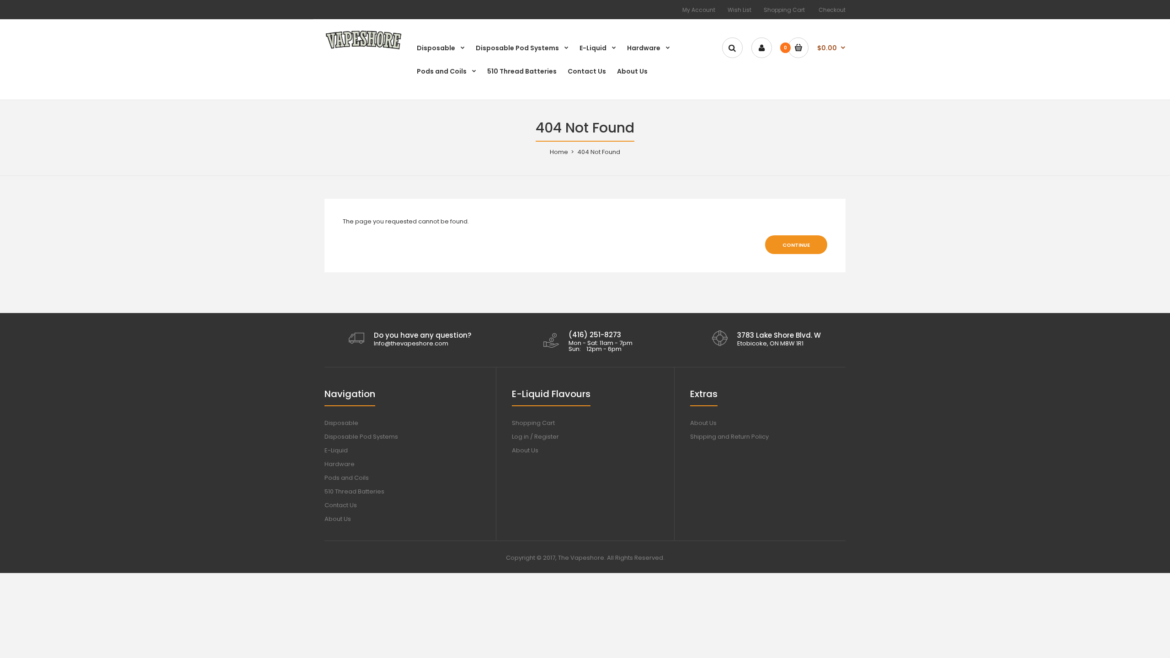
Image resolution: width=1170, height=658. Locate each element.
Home (559, 152)
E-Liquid (336, 450)
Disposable (341, 423)
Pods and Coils (346, 477)
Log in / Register (535, 436)
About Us (337, 519)
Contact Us (340, 505)
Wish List (739, 10)
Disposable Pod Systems (361, 436)
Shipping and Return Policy (729, 436)
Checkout (832, 10)
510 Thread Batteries (354, 491)
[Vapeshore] (363, 48)
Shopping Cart (784, 10)
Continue (796, 245)
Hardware (339, 464)
